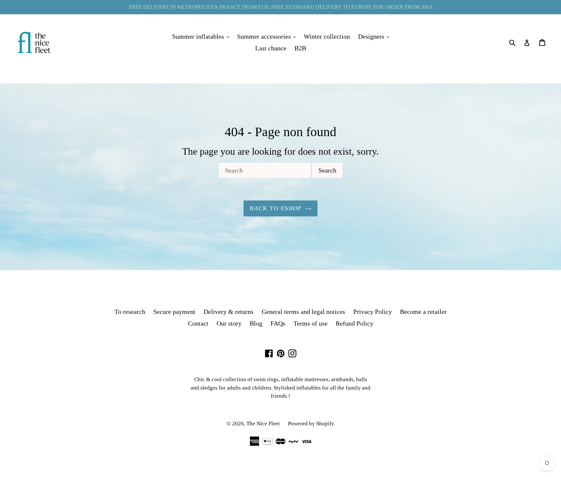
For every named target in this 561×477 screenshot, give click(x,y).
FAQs (277, 323)
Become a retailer (423, 311)
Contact (198, 323)
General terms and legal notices (303, 311)
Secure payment (174, 311)
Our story (229, 323)
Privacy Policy (372, 311)
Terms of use (310, 323)
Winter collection (327, 36)
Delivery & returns (229, 311)
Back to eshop (276, 208)
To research (130, 311)
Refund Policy (354, 323)
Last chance (270, 48)
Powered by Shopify (311, 423)
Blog (256, 323)
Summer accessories (268, 36)
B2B (300, 48)
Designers (375, 36)
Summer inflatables (202, 36)
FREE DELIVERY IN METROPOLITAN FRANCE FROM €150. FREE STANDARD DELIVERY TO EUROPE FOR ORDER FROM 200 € (280, 7)
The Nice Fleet (263, 423)
